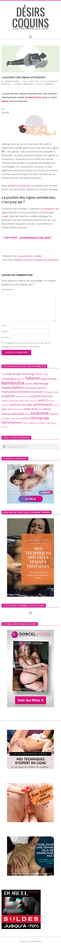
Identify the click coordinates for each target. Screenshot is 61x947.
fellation (32, 378)
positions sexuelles (20, 404)
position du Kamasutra (19, 185)
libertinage (41, 383)
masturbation (13, 387)
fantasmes (21, 379)
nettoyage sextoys (51, 392)
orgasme (8, 396)
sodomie (40, 413)
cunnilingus (9, 378)
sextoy (47, 409)
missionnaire (36, 391)
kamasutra (28, 84)
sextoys (6, 414)
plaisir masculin (31, 401)
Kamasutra (34, 97)
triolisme (25, 418)
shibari (27, 414)
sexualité (17, 414)
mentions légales (35, 941)
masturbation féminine (16, 391)
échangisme (41, 423)
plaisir (5, 101)
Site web (5, 337)
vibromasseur (12, 422)
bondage (30, 374)
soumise (53, 413)
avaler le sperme (15, 374)
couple (5, 216)
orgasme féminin (22, 396)
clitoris (39, 374)
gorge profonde (49, 378)
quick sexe (7, 409)
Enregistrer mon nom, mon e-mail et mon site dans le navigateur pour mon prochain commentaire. (26, 345)
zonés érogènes (29, 423)
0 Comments (48, 84)
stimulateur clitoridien (11, 418)
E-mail (5, 331)
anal (3, 374)
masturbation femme (35, 387)
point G (43, 400)
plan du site (24, 941)
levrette (29, 383)
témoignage (39, 418)
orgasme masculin (41, 396)
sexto (40, 409)
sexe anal (30, 409)
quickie (56, 405)
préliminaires (43, 404)
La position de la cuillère (30, 256)
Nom (4, 325)
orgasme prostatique (10, 401)
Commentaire (6, 290)
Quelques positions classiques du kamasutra (36, 259)
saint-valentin (18, 409)
